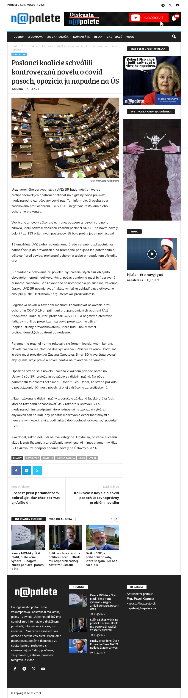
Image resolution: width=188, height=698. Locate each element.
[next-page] (116, 519)
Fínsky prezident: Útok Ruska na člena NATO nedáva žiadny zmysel (104, 644)
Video (130, 36)
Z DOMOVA (27, 46)
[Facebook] (156, 5)
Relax (98, 36)
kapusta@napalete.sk (141, 603)
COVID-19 (48, 457)
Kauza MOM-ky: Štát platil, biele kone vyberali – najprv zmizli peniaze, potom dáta (27, 561)
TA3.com (17, 89)
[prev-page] (111, 519)
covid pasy (32, 457)
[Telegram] (163, 5)
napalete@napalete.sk (141, 608)
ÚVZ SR (93, 457)
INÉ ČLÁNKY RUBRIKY (28, 519)
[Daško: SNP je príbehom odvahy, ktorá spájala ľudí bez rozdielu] (102, 537)
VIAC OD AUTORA (60, 519)
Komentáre (81, 36)
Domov (19, 36)
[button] (174, 37)
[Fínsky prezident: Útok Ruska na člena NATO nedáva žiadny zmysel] (78, 646)
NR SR (82, 457)
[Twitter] (170, 5)
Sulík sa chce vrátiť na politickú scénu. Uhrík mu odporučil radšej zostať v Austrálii (64, 559)
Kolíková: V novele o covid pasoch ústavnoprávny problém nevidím (96, 497)
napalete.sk (135, 280)
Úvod (14, 46)
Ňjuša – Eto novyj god (145, 274)
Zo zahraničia (58, 36)
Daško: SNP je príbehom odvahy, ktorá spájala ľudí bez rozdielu (101, 559)
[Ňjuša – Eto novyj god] (152, 254)
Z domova (35, 36)
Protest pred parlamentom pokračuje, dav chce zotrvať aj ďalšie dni (35, 497)
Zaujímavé (114, 36)
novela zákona (66, 457)
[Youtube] (177, 5)
